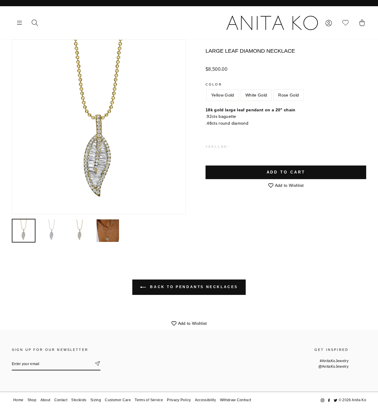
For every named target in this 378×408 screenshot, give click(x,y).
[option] (99, 126)
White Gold (256, 95)
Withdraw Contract (235, 400)
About (45, 400)
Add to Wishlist (289, 185)
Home (18, 400)
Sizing (95, 400)
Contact (60, 400)
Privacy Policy (179, 400)
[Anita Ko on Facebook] (329, 400)
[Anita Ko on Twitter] (335, 400)
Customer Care (118, 400)
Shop (31, 400)
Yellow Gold (222, 95)
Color (214, 84)
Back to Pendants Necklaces (193, 287)
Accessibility (205, 400)
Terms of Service (149, 400)
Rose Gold (288, 95)
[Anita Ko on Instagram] (322, 400)
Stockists (78, 400)
